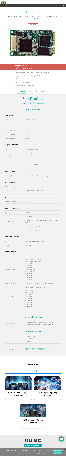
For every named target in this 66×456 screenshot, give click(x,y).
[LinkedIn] (39, 440)
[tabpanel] (33, 42)
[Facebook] (26, 440)
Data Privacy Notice (31, 453)
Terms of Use (42, 453)
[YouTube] (35, 440)
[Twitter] (30, 439)
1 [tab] (33, 60)
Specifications (33, 91)
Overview (22, 91)
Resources (43, 91)
